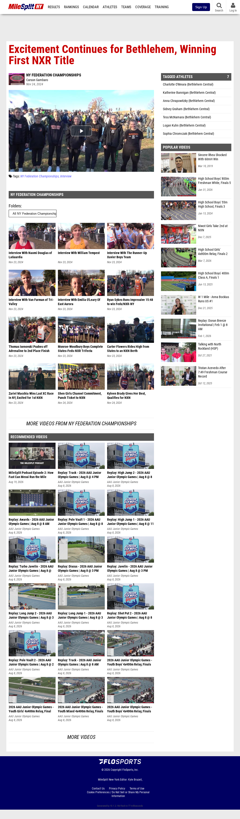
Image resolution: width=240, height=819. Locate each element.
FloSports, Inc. (130, 769)
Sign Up (201, 7)
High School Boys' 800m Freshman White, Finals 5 (214, 181)
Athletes (110, 7)
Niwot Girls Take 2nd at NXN (213, 228)
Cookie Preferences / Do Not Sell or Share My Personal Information (118, 794)
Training (162, 7)
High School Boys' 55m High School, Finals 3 (213, 204)
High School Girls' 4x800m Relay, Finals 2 (213, 252)
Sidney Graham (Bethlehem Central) (186, 109)
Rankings (71, 7)
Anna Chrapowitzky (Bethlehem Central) (189, 101)
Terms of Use (137, 788)
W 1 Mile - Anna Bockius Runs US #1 (213, 299)
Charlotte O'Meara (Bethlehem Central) (188, 84)
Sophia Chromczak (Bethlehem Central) (188, 134)
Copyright (116, 769)
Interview (65, 176)
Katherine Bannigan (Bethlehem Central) (189, 93)
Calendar (91, 7)
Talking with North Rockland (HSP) (209, 346)
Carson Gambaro (37, 80)
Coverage (143, 7)
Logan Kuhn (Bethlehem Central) (184, 125)
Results (54, 7)
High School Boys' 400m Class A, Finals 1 (213, 275)
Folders (15, 205)
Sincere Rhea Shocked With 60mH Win (212, 157)
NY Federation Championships (53, 75)
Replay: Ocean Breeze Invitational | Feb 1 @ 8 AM (213, 325)
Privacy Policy (117, 788)
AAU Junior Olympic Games (73, 482)
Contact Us (98, 788)
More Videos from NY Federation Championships (81, 423)
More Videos (81, 737)
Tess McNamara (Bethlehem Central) (187, 117)
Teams (126, 7)
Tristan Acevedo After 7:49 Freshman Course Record (212, 372)
